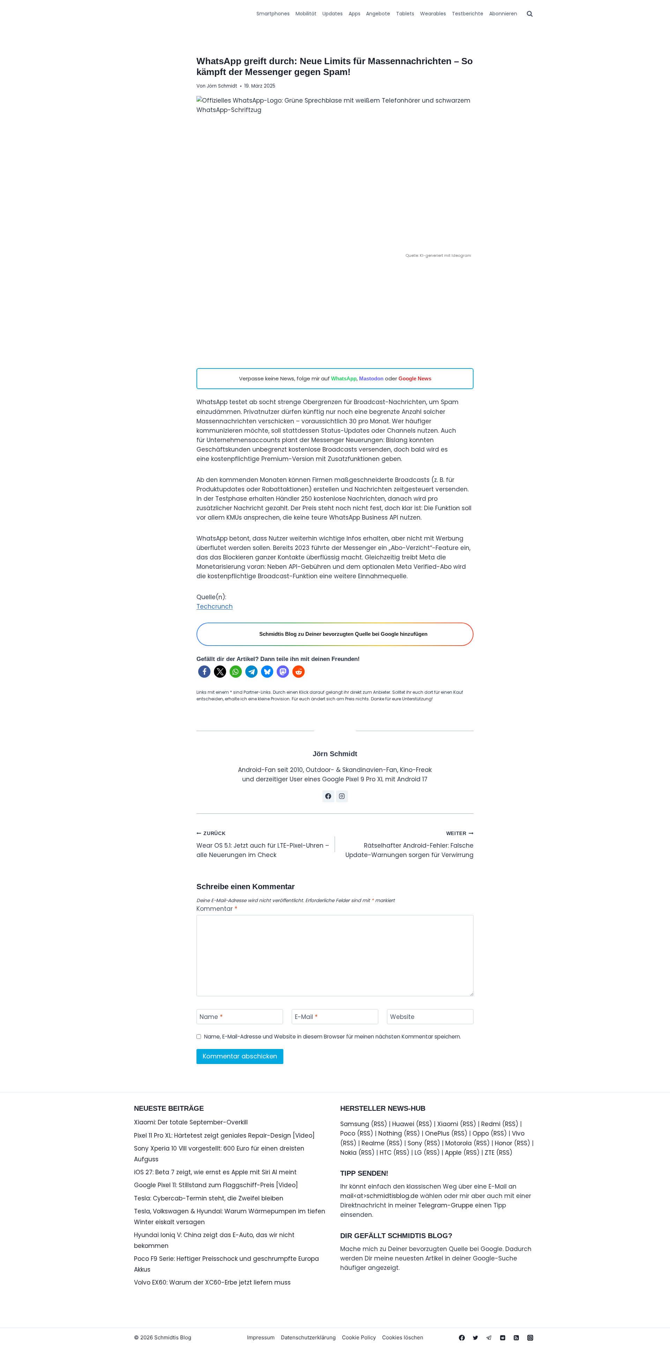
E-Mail (306, 1017)
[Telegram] (489, 1338)
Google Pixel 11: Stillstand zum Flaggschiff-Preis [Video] (216, 1185)
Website (402, 1017)
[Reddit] (503, 1338)
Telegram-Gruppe (445, 1205)
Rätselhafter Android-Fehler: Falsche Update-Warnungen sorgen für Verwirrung (409, 845)
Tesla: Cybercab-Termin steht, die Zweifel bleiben (208, 1198)
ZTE (489, 1152)
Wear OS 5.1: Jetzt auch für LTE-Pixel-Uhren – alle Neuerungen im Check (262, 845)
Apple (453, 1152)
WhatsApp (344, 378)
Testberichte (467, 13)
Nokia (348, 1152)
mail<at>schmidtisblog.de (379, 1196)
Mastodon (371, 378)
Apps (354, 13)
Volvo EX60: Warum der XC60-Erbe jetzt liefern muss (212, 1282)
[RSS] (516, 1338)
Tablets (405, 13)
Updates (332, 13)
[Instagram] (530, 1338)
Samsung (354, 1124)
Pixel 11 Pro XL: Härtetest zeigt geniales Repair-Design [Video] (224, 1135)
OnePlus (437, 1133)
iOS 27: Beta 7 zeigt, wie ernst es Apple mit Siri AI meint (215, 1172)
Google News (415, 378)
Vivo (518, 1133)
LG (418, 1152)
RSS (379, 1124)
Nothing (390, 1133)
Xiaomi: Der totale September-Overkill (191, 1122)
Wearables (433, 13)
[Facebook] (462, 1338)
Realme (373, 1143)
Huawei (403, 1124)
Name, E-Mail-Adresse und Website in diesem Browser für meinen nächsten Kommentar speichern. (332, 1036)
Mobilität (306, 13)
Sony (415, 1143)
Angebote (378, 13)
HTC (386, 1152)
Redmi (490, 1124)
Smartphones (273, 13)
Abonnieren (503, 13)
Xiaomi (447, 1124)
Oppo (480, 1133)
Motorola (458, 1143)
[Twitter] (476, 1338)
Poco (347, 1133)
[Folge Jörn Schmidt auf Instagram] (342, 796)
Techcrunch (214, 606)
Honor (503, 1143)
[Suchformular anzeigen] (529, 14)
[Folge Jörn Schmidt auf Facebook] (328, 796)
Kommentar (216, 909)
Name (211, 1017)
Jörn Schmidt (222, 86)
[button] (204, 671)
